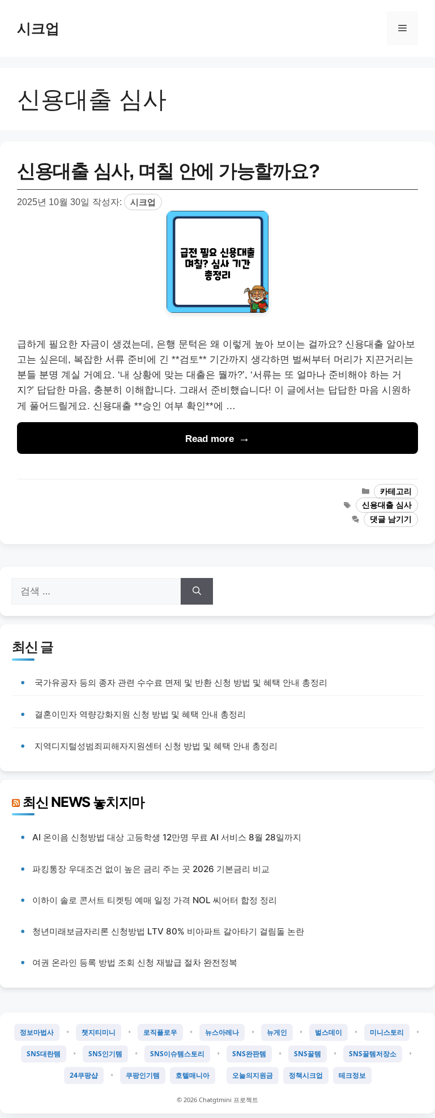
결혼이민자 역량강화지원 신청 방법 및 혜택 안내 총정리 (140, 714)
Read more (209, 438)
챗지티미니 (99, 1032)
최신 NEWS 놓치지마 (83, 801)
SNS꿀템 (307, 1054)
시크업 (38, 28)
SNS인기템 (105, 1054)
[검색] (197, 591)
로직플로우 (160, 1032)
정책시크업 (306, 1075)
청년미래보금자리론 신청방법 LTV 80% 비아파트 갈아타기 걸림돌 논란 (168, 931)
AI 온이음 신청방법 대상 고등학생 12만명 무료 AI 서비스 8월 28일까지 (166, 837)
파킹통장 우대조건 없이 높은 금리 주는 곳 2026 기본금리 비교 (151, 869)
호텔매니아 (193, 1075)
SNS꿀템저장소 (372, 1054)
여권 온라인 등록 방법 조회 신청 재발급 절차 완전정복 (134, 962)
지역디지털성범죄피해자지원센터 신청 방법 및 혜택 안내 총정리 (156, 746)
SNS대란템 (44, 1054)
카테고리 (396, 491)
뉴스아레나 (222, 1032)
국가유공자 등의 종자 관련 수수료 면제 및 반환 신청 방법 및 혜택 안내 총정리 (181, 682)
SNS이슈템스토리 (177, 1054)
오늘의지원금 (252, 1075)
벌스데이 (328, 1032)
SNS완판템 (249, 1054)
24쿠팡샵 (84, 1075)
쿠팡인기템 (143, 1075)
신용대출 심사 (387, 505)
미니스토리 (387, 1032)
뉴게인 (277, 1032)
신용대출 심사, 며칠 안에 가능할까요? (168, 170)
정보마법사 (37, 1032)
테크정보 (352, 1075)
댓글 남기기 (391, 519)
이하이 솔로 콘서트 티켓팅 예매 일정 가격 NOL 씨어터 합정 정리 (154, 900)
